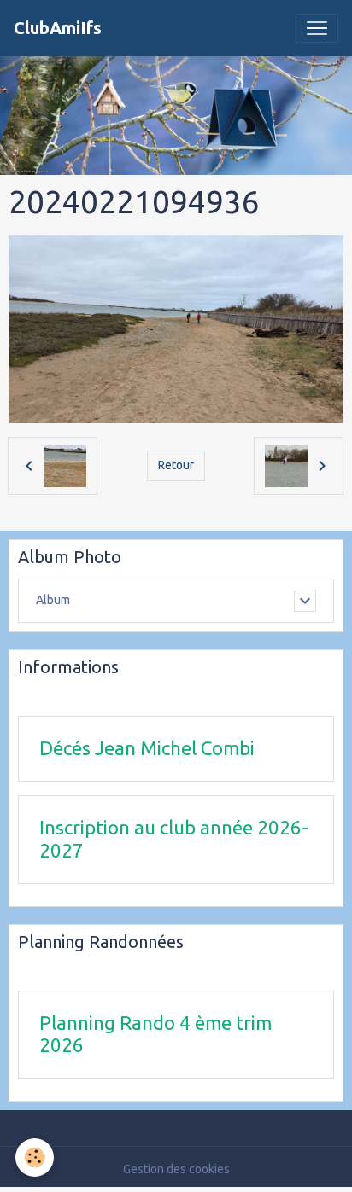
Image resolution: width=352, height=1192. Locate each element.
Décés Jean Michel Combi (147, 748)
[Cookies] (34, 1157)
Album (53, 600)
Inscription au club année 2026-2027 (173, 839)
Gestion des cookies (176, 1169)
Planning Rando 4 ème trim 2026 (155, 1034)
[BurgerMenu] (317, 28)
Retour (176, 465)
